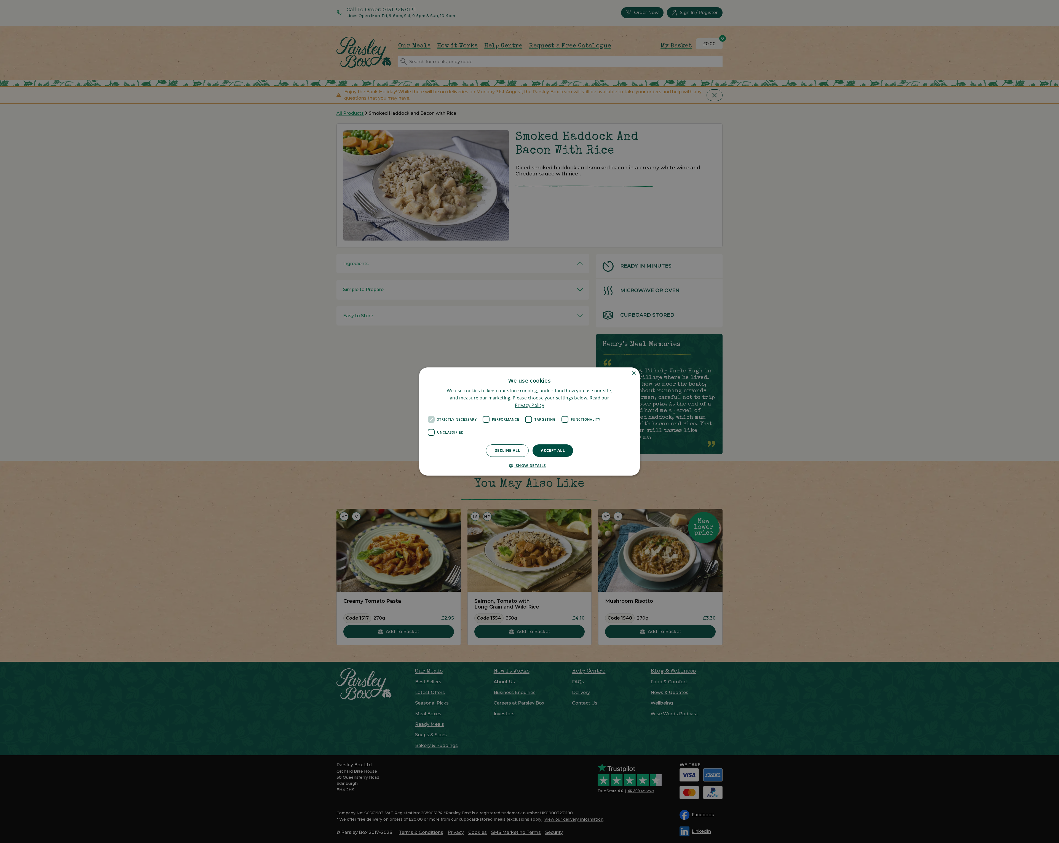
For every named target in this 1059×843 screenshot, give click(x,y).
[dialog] (529, 421)
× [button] (634, 373)
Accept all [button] (553, 450)
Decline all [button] (507, 450)
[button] (529, 465)
